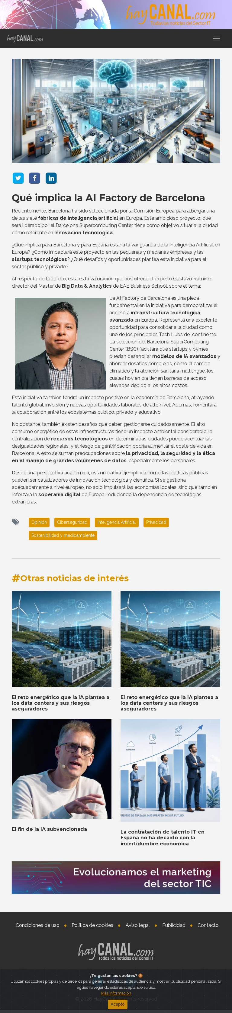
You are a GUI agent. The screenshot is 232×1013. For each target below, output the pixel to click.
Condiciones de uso (38, 925)
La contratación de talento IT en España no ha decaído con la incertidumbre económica (163, 837)
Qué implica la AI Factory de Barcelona (108, 198)
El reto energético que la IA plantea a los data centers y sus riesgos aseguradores (60, 703)
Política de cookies (92, 925)
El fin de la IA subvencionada (49, 829)
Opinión (39, 522)
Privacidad (156, 522)
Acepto (118, 1004)
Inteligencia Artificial (117, 522)
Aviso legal (138, 925)
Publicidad (173, 925)
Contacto (208, 925)
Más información (116, 993)
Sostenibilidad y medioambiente (63, 535)
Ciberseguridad (72, 522)
